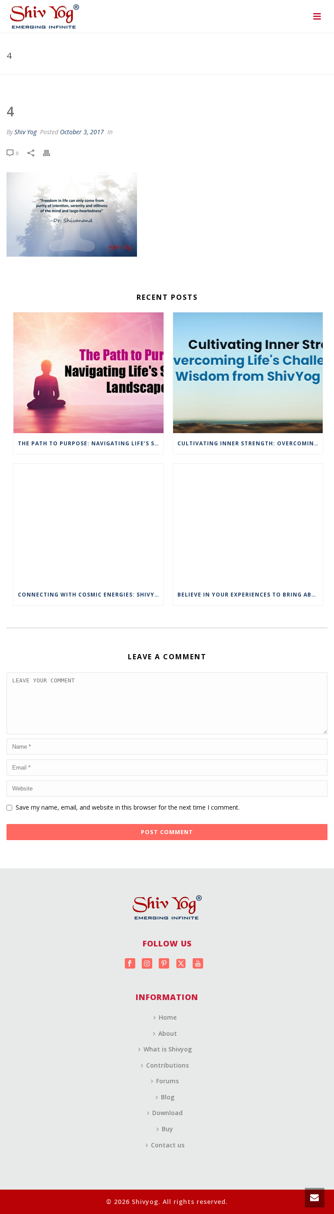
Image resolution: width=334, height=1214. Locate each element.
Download (167, 1113)
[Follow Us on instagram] (147, 964)
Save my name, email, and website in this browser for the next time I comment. (128, 807)
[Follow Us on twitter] (181, 964)
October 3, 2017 (82, 132)
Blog (167, 1097)
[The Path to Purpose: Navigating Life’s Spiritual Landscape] (88, 372)
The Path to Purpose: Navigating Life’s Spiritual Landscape (91, 443)
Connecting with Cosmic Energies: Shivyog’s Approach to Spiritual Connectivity (91, 594)
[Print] (51, 153)
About (167, 1033)
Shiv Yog (25, 132)
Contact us (167, 1145)
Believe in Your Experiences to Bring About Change (250, 594)
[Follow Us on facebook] (130, 964)
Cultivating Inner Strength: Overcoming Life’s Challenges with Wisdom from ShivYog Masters (250, 443)
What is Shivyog (168, 1049)
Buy (167, 1129)
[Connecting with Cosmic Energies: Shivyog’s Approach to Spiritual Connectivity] (88, 524)
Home (168, 1017)
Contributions (167, 1065)
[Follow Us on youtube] (198, 964)
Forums (167, 1081)
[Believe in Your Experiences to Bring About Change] (248, 524)
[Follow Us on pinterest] (164, 964)
